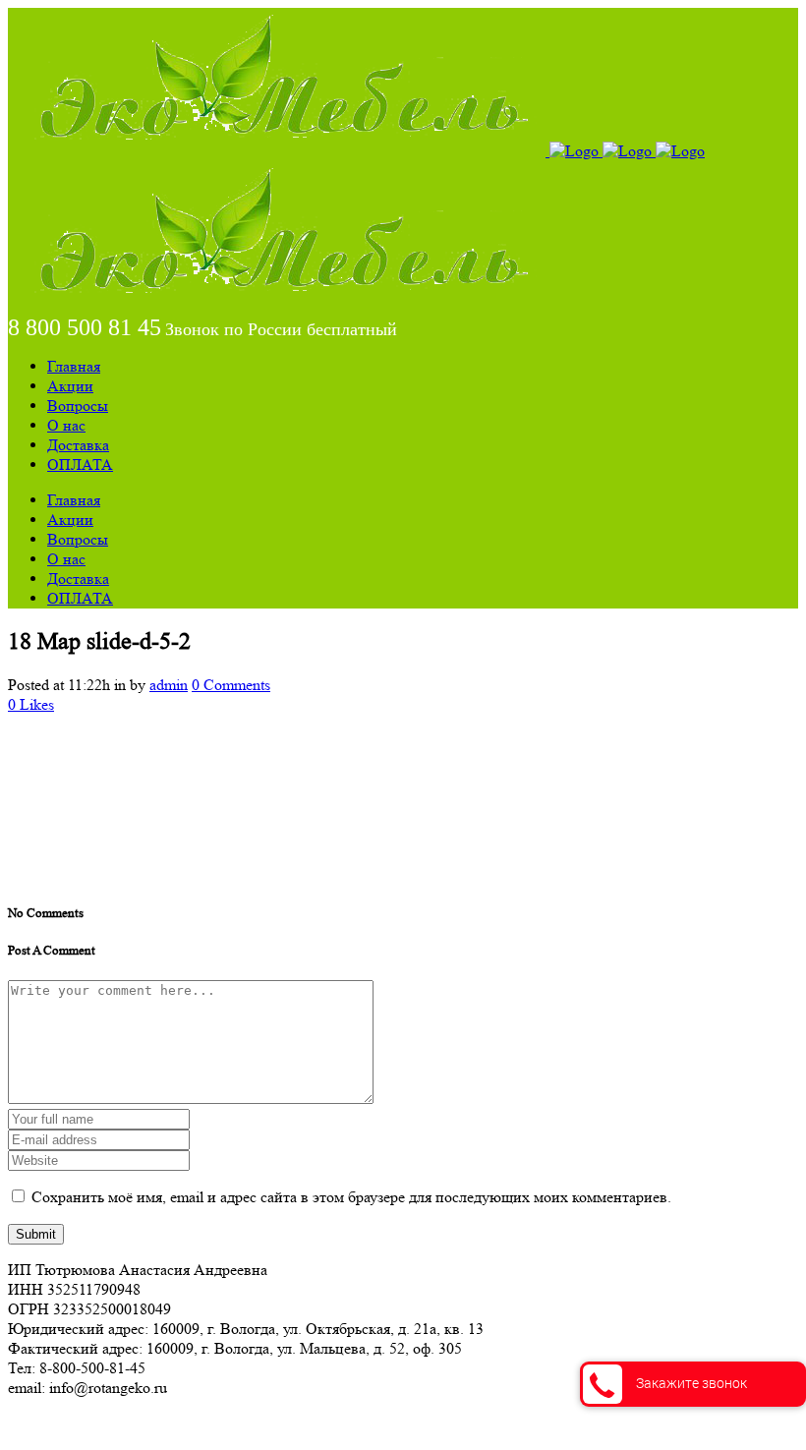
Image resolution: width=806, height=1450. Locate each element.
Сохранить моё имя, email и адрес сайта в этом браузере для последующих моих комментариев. (351, 1197)
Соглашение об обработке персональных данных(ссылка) (201, 1423)
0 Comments (231, 684)
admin (168, 684)
